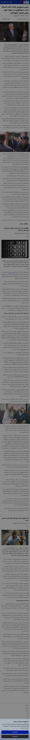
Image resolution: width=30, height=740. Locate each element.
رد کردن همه (15, 736)
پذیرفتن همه (15, 732)
